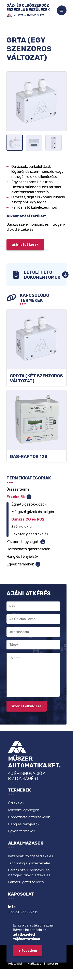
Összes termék (18, 489)
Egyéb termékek (20, 564)
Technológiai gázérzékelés (29, 863)
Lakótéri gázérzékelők (29, 534)
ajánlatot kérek (25, 244)
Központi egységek (22, 542)
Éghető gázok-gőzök (28, 504)
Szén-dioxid (21, 526)
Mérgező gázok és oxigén (32, 512)
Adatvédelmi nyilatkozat (24, 963)
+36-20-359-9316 (23, 912)
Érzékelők (15, 497)
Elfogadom (27, 950)
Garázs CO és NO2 (27, 519)
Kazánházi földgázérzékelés (30, 856)
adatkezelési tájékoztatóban (26, 937)
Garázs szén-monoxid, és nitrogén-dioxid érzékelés (29, 872)
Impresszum (52, 963)
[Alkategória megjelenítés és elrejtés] (29, 497)
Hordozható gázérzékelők (28, 549)
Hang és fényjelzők (22, 556)
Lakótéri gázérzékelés (26, 882)
